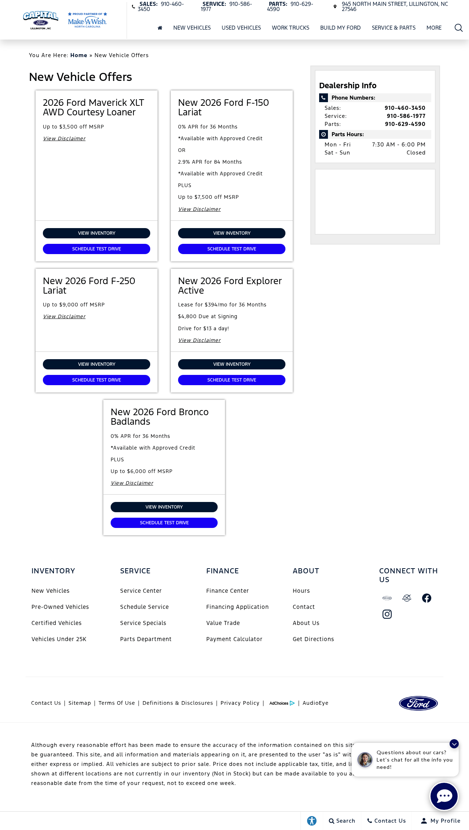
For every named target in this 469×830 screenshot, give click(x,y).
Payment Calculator (234, 639)
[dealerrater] (407, 598)
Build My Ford (340, 27)
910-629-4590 (405, 123)
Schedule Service (144, 606)
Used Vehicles (241, 27)
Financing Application (237, 606)
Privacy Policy (240, 703)
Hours (301, 590)
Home (79, 55)
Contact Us (46, 703)
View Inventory (96, 233)
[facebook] (427, 598)
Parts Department (146, 639)
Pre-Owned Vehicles (60, 606)
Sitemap (80, 703)
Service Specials (143, 622)
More (434, 29)
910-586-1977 (406, 115)
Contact (304, 606)
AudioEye (316, 703)
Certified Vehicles (57, 622)
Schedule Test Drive (96, 249)
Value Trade (223, 622)
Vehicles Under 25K (59, 639)
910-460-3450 (405, 107)
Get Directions (313, 639)
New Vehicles (192, 27)
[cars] (387, 598)
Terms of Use (117, 703)
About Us (306, 622)
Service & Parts (394, 27)
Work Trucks (290, 27)
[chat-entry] (444, 796)
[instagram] (387, 614)
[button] (459, 28)
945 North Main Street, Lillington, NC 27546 (395, 6)
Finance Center (227, 590)
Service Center (141, 590)
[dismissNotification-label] (454, 743)
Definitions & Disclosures (178, 703)
